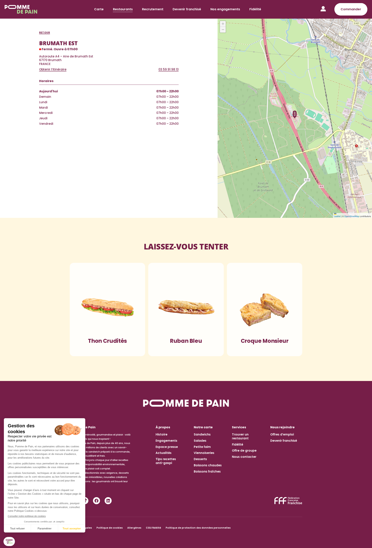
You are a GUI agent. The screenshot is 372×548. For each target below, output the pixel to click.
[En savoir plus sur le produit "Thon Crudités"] (107, 307)
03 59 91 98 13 (168, 69)
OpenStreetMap (351, 216)
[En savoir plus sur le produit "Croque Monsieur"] (265, 307)
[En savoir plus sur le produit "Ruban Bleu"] (186, 307)
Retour (44, 32)
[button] (295, 114)
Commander (351, 9)
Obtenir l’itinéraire (52, 69)
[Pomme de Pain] (22, 9)
